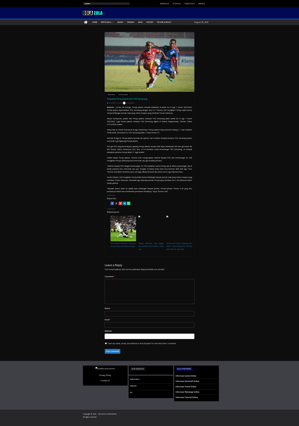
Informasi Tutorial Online (187, 397)
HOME (94, 22)
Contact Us (105, 380)
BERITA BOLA (106, 22)
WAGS (140, 22)
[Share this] (112, 203)
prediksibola (130, 103)
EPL (131, 392)
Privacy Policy (105, 375)
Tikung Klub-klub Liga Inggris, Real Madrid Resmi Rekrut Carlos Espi (151, 246)
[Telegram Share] (124, 203)
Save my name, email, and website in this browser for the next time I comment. (142, 343)
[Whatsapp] (128, 203)
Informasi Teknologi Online (187, 392)
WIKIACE (201, 3)
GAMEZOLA (164, 3)
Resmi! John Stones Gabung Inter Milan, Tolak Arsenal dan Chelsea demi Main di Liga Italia (179, 246)
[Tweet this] (116, 203)
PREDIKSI (130, 22)
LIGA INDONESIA (123, 95)
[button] (112, 22)
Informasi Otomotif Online (187, 381)
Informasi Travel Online (186, 386)
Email (108, 319)
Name (108, 308)
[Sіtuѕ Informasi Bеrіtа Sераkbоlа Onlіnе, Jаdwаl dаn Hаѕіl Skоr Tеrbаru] (86, 22)
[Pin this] (120, 203)
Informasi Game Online (186, 376)
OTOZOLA (177, 3)
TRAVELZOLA (189, 3)
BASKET (120, 22)
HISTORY (149, 22)
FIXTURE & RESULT (164, 22)
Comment (110, 276)
